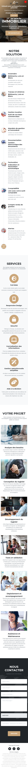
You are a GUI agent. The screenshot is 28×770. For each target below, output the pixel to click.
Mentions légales (14, 752)
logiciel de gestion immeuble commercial (14, 762)
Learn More (14, 15)
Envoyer (14, 733)
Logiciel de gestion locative (10, 753)
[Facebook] (14, 748)
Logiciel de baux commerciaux (17, 755)
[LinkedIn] (18, 748)
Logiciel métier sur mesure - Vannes (10, 764)
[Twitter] (9, 748)
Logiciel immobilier (9, 756)
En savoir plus (14, 33)
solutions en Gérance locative (17, 761)
